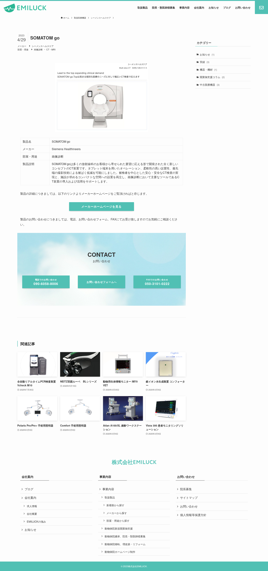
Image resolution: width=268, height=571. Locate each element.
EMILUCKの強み (36, 521)
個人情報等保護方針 (193, 515)
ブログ (29, 489)
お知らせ (207, 54)
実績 (204, 62)
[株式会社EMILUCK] (25, 8)
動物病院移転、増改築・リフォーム (125, 544)
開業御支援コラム (212, 77)
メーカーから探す (116, 513)
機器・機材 (208, 69)
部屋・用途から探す (117, 520)
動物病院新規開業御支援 (119, 528)
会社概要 (32, 514)
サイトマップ (189, 497)
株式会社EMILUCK (134, 462)
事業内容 (108, 489)
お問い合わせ (189, 506)
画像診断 (38, 49)
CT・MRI (50, 49)
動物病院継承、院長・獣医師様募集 (125, 536)
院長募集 (186, 489)
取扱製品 (110, 497)
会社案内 (30, 497)
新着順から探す (115, 505)
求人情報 (32, 506)
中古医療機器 (210, 84)
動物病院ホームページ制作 (120, 552)
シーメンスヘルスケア (43, 45)
